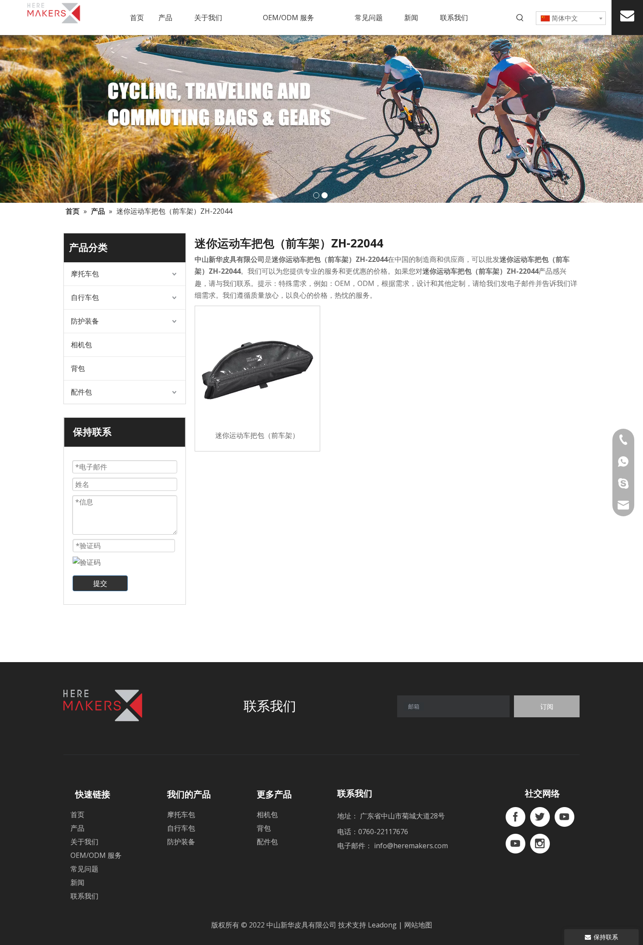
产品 (77, 828)
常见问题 (84, 869)
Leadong (383, 925)
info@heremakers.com (411, 845)
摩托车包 (85, 274)
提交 (100, 583)
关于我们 (84, 841)
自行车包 (85, 297)
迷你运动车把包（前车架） (257, 435)
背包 (78, 368)
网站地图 (418, 925)
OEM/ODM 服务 (96, 855)
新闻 (77, 882)
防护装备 (85, 321)
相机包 (81, 344)
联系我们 (84, 896)
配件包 (81, 392)
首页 (77, 814)
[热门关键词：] (520, 18)
